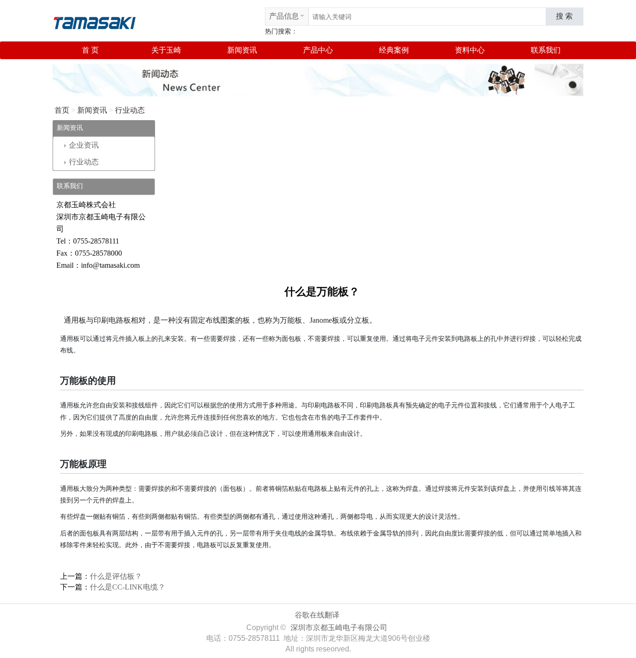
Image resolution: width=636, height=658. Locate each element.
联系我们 (546, 50)
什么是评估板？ (116, 576)
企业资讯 (84, 145)
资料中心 (470, 50)
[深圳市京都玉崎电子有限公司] (94, 22)
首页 (61, 110)
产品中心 (318, 50)
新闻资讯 (242, 50)
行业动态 (130, 110)
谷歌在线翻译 (317, 615)
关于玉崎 (166, 50)
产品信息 (284, 16)
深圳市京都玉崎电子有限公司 (339, 627)
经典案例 (394, 50)
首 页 (90, 50)
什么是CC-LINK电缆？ (127, 587)
